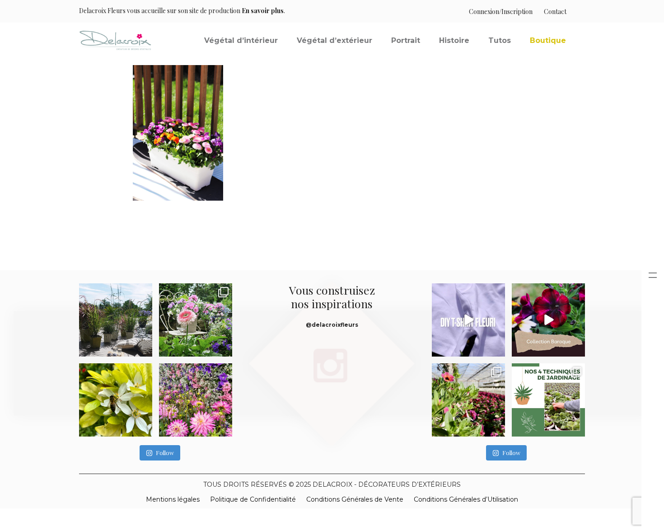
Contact (555, 11)
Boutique (548, 40)
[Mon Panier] (575, 11)
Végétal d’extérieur (334, 40)
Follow (165, 452)
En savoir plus (263, 10)
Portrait (405, 40)
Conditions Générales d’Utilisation (466, 499)
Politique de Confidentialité (253, 499)
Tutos (499, 40)
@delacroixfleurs (332, 324)
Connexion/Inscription (501, 11)
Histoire (454, 40)
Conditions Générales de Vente (354, 499)
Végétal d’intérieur (241, 40)
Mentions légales (173, 499)
